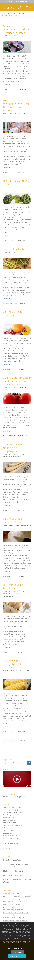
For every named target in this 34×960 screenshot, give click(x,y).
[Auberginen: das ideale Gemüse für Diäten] (17, 46)
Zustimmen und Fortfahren (17, 956)
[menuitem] (26, 7)
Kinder (26, 912)
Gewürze (16, 912)
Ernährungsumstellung (20, 899)
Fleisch (25, 901)
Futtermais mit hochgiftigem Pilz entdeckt (13, 664)
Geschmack (18, 904)
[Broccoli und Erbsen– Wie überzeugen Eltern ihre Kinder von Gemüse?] (17, 127)
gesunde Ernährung (8, 907)
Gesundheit (27, 907)
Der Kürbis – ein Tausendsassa (12, 313)
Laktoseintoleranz (18, 915)
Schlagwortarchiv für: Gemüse (13, 13)
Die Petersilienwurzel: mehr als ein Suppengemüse (15, 448)
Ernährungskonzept (25, 896)
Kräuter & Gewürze (9, 820)
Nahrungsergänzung (9, 828)
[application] (17, 779)
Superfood (6, 841)
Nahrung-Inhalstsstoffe (8, 920)
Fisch (21, 901)
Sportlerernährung (9, 838)
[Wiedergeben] (4, 786)
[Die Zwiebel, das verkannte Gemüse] (17, 536)
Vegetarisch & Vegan (9, 846)
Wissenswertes (26, 187)
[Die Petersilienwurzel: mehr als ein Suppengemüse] (17, 467)
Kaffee (21, 912)
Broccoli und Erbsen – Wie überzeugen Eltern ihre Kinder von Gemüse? (16, 105)
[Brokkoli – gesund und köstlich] (17, 198)
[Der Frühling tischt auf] (17, 263)
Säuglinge (21, 113)
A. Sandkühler (17, 860)
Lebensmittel (6, 917)
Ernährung (16, 896)
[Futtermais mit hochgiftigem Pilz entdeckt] (17, 684)
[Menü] (30, 6)
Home (10, 15)
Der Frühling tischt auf (16, 249)
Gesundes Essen (18, 907)
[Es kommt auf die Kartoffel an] (17, 607)
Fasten (16, 901)
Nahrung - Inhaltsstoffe (21, 920)
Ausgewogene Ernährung (16, 893)
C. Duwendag (18, 875)
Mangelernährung (15, 917)
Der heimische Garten (10, 36)
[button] (17, 779)
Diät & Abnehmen (7, 896)
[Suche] (26, 7)
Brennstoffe (19, 871)
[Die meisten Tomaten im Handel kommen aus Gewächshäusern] (17, 398)
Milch (23, 917)
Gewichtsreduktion (7, 912)
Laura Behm (21, 172)
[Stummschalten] (27, 786)
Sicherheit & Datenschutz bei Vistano (17, 944)
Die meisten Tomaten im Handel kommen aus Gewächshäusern (17, 381)
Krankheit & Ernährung (11, 670)
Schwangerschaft (9, 116)
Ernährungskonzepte (8, 899)
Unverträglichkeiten (9, 843)
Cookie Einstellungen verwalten (17, 948)
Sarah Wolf (21, 652)
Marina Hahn (24, 436)
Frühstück (5, 904)
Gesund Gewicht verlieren (11, 812)
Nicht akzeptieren (17, 952)
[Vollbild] (30, 786)
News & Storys (23, 387)
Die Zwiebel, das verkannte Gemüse (14, 520)
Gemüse (12, 904)
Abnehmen (6, 893)
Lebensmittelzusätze (9, 823)
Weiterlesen (7, 84)
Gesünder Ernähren (8, 909)
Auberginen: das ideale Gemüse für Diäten (16, 31)
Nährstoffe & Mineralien (11, 187)
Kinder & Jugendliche (10, 113)
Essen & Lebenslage (8, 901)
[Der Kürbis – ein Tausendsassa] (17, 329)
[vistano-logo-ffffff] (14, 7)
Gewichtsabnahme (18, 909)
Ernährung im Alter (9, 810)
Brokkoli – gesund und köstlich (16, 182)
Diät (25, 893)
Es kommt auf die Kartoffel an (13, 586)
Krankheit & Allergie (8, 915)
